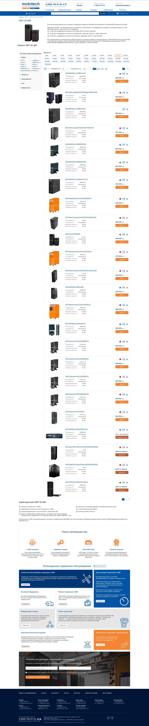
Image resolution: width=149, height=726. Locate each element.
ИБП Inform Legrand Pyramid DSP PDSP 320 (79, 127)
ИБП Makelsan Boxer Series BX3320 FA (77, 304)
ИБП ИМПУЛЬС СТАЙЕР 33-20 (75, 108)
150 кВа (117, 58)
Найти (104, 13)
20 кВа (118, 55)
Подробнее (25, 584)
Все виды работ (100, 566)
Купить (122, 81)
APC (23, 60)
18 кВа (110, 55)
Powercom (37, 68)
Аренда (79, 10)
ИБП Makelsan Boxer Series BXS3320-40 (78, 198)
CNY (106, 69)
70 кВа (86, 58)
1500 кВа (126, 61)
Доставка (77, 693)
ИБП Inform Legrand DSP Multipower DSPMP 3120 (81, 92)
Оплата (66, 693)
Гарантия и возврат (91, 693)
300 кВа (63, 61)
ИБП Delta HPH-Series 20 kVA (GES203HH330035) (81, 464)
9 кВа (78, 55)
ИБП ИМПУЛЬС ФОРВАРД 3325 (75, 161)
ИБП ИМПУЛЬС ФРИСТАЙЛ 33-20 (76, 429)
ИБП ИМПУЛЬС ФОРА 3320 (74, 287)
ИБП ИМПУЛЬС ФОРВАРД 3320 (75, 144)
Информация (108, 10)
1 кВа (46, 55)
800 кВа (102, 61)
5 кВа (70, 55)
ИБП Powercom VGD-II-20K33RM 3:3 (77, 341)
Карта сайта (81, 722)
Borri (23, 62)
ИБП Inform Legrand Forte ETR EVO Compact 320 (81, 270)
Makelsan (37, 62)
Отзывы (43, 693)
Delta (23, 64)
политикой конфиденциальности (73, 672)
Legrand (36, 60)
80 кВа (94, 58)
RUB (94, 69)
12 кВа (94, 55)
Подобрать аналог (121, 437)
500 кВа (78, 61)
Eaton (23, 66)
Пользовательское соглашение (69, 722)
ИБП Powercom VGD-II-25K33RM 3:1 (77, 376)
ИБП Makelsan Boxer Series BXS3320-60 (78, 251)
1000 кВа (110, 61)
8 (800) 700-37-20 (54, 4)
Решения (93, 10)
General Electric (26, 70)
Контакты (122, 10)
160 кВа (125, 58)
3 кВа (62, 55)
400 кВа (70, 61)
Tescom (36, 70)
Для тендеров (107, 693)
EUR (102, 69)
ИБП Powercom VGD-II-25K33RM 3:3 (77, 394)
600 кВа (86, 61)
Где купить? (55, 693)
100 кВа (102, 58)
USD (98, 69)
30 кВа (47, 58)
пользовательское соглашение (39, 672)
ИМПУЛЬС (25, 68)
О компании (50, 10)
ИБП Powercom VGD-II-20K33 (74, 411)
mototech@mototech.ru (122, 5)
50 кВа (70, 58)
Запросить (122, 455)
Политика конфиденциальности (52, 722)
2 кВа (54, 55)
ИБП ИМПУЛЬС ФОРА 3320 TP (75, 323)
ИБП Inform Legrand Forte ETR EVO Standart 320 (80, 217)
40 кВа (55, 58)
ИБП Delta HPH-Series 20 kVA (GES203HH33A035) (81, 447)
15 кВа (102, 55)
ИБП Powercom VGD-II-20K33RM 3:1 (77, 359)
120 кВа (110, 58)
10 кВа (86, 55)
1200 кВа (118, 61)
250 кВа (55, 61)
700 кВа (94, 61)
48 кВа (63, 58)
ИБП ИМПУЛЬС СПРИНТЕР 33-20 (76, 179)
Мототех (31, 5)
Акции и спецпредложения (27, 693)
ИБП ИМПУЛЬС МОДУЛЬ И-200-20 (76, 482)
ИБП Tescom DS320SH (72, 234)
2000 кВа (48, 64)
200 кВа (47, 61)
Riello (35, 64)
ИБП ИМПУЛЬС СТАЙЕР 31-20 (75, 73)
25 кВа (125, 55)
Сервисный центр (64, 10)
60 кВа (78, 58)
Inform (35, 66)
